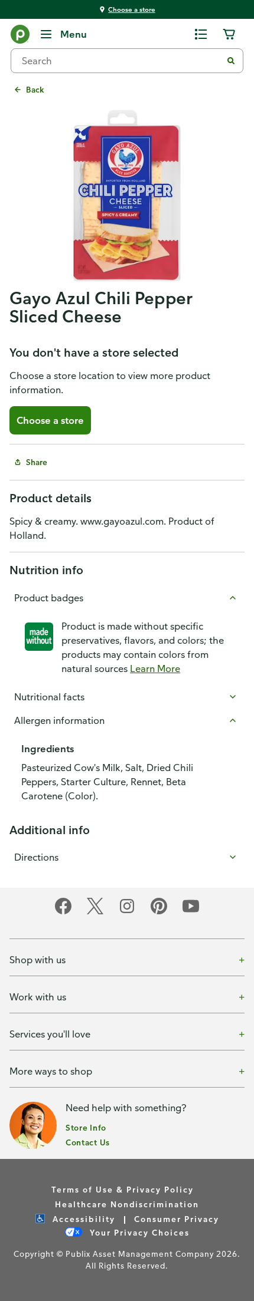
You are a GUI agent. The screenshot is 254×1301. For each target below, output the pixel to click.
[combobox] (121, 60)
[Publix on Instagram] (127, 912)
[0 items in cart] (229, 34)
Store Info (86, 1127)
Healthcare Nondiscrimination (127, 1204)
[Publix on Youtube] (190, 912)
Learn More (155, 668)
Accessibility (82, 1219)
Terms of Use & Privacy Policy (122, 1189)
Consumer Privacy (176, 1219)
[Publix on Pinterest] (158, 912)
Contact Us (88, 1142)
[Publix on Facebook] (63, 912)
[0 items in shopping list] (201, 34)
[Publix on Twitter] (95, 912)
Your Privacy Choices (138, 1232)
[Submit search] (231, 60)
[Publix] (20, 36)
